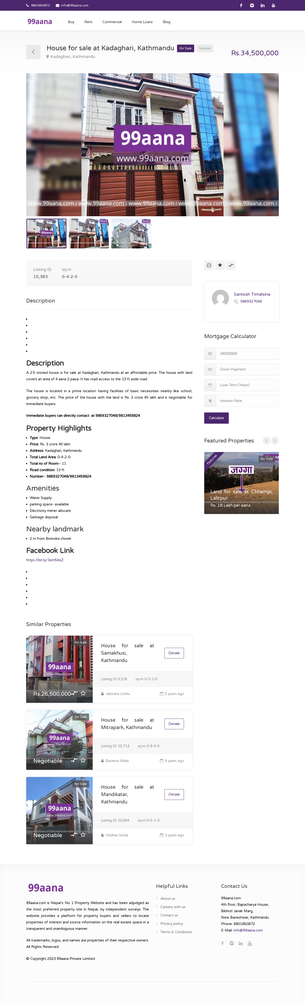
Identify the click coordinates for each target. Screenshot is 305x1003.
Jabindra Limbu (117, 694)
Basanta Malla (117, 761)
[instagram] (252, 5)
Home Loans (142, 22)
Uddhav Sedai (116, 835)
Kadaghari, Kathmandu (72, 56)
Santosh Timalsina (252, 294)
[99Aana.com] (39, 21)
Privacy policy (171, 923)
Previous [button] (40, 151)
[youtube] (273, 5)
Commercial (112, 22)
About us (167, 898)
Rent (88, 22)
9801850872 (40, 5)
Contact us (169, 915)
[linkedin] (262, 5)
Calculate (216, 418)
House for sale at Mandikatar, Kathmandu (127, 794)
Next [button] (265, 151)
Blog (166, 22)
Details (174, 653)
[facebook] (241, 5)
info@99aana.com (74, 5)
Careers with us (172, 907)
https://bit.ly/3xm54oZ (45, 560)
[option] (152, 144)
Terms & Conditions (176, 932)
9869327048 (251, 301)
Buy (71, 22)
